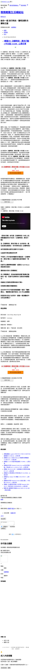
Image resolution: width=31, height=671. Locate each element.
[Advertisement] (15, 607)
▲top (2, 515)
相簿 (5, 30)
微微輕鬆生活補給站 (12, 12)
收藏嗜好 (13, 27)
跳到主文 (3, 16)
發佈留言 (3, 528)
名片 (5, 34)
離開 (9, 667)
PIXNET (7, 647)
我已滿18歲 (4, 667)
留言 (13, 508)
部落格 (6, 32)
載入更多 (3, 518)
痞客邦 (9, 508)
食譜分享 (13, 513)
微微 (2, 499)
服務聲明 (17, 649)
